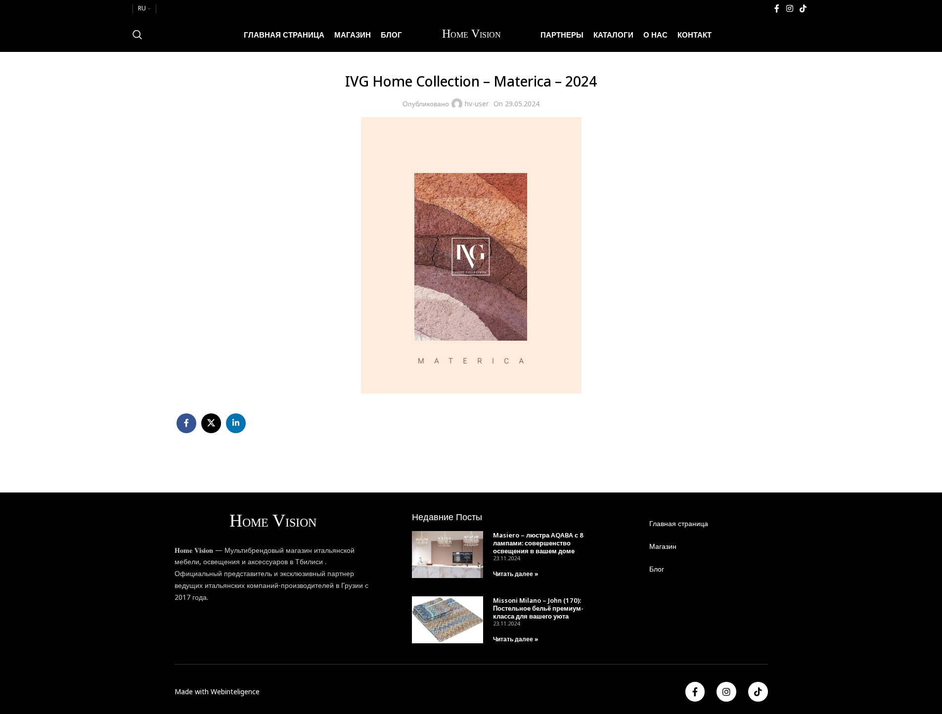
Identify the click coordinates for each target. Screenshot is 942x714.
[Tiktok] (758, 692)
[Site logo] (471, 34)
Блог (656, 569)
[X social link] (211, 423)
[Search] (137, 35)
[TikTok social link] (802, 8)
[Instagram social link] (789, 8)
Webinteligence (235, 691)
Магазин (662, 546)
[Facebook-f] (695, 692)
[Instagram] (726, 692)
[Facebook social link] (777, 8)
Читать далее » (515, 574)
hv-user (477, 103)
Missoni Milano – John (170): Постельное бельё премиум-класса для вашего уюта (538, 608)
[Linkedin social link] (236, 423)
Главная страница (678, 523)
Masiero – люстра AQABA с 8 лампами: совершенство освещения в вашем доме (538, 543)
